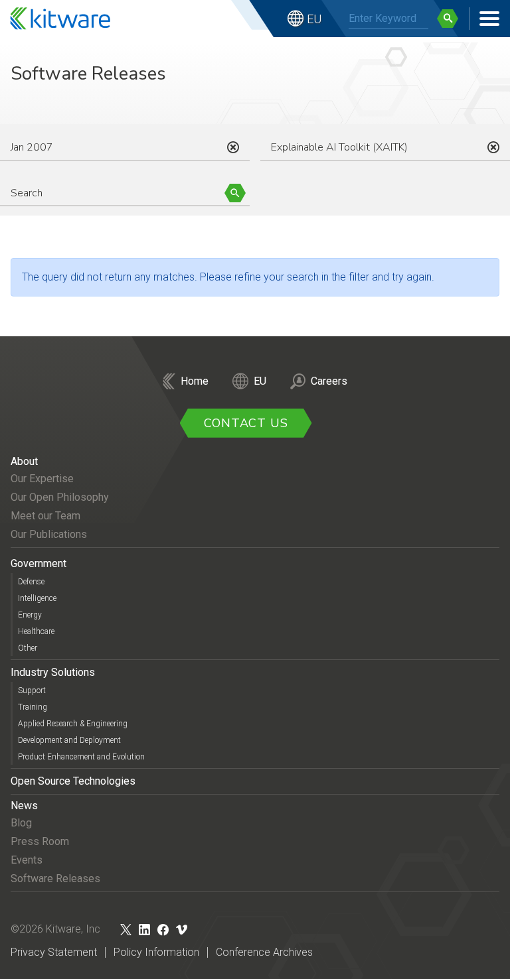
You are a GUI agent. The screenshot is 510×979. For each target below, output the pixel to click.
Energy (30, 615)
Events (26, 860)
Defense (31, 581)
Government (38, 563)
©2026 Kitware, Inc (55, 929)
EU (314, 19)
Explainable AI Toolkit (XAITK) (339, 147)
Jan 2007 (32, 147)
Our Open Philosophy (60, 497)
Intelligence (37, 598)
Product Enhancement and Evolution (81, 756)
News (24, 805)
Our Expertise (42, 478)
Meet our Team (45, 515)
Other (27, 648)
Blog (21, 822)
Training (32, 707)
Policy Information (156, 952)
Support (32, 690)
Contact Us (246, 423)
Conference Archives (264, 952)
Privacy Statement (54, 952)
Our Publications (49, 534)
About (24, 461)
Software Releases (55, 878)
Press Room (40, 841)
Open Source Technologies (73, 781)
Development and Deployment (69, 740)
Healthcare (36, 631)
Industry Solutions (53, 672)
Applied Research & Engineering (73, 723)
